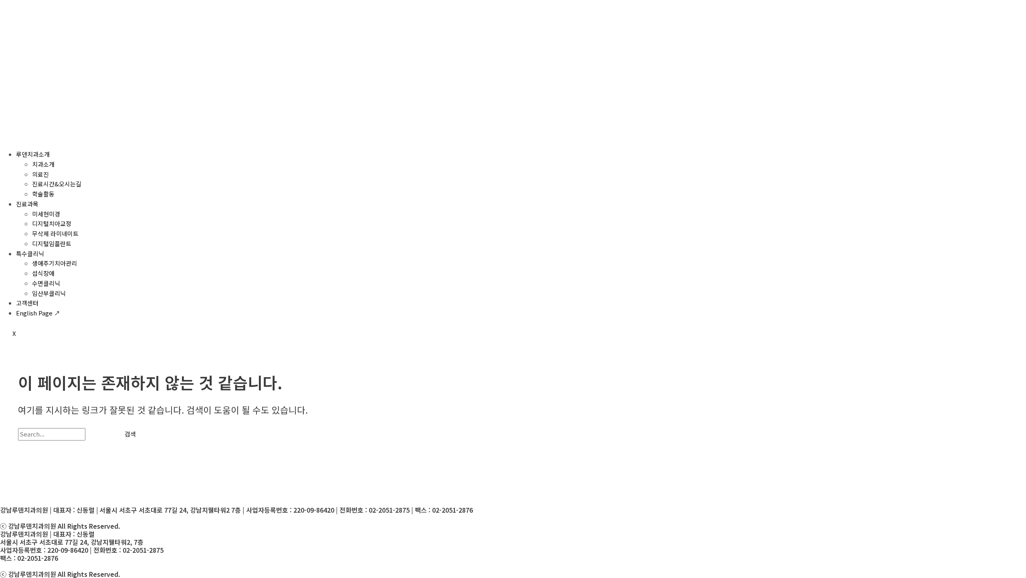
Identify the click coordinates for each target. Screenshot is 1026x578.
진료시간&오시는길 (56, 184)
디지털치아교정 (51, 223)
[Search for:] (65, 434)
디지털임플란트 (51, 243)
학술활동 (43, 194)
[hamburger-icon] (12, 137)
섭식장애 (43, 273)
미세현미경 (46, 214)
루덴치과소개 (33, 154)
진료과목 (27, 204)
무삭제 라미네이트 (55, 233)
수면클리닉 (46, 283)
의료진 (40, 174)
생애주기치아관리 (54, 263)
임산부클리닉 (49, 293)
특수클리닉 (30, 253)
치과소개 (43, 164)
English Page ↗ (38, 313)
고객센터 (27, 303)
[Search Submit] (99, 434)
